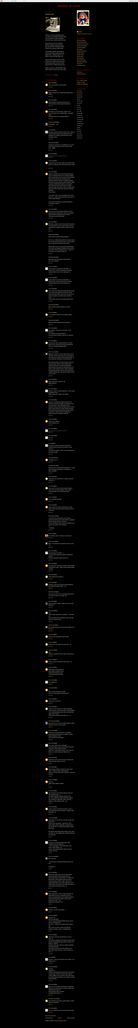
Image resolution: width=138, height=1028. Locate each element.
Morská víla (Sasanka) (82, 45)
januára (78, 94)
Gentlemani (79, 72)
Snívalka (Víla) (80, 54)
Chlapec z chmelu (81, 82)
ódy (72, 627)
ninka (50, 533)
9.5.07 (50, 931)
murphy (50, 610)
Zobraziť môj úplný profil (84, 33)
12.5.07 (51, 953)
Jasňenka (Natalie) (81, 47)
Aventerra (51, 351)
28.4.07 (51, 676)
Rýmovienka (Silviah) (81, 42)
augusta (79, 96)
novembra (79, 119)
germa (50, 601)
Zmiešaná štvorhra (81, 73)
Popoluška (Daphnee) (82, 61)
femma (50, 153)
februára (79, 92)
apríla (78, 109)
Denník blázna (69, 6)
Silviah (50, 82)
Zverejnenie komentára (50, 1015)
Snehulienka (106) (81, 65)
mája (78, 107)
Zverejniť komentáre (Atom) (60, 1020)
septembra (79, 123)
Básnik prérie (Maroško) (82, 84)
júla (77, 105)
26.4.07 (51, 597)
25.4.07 (51, 530)
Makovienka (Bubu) (81, 60)
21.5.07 (51, 1012)
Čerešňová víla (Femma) (82, 43)
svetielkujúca (51, 998)
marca (78, 90)
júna (78, 99)
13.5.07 (51, 963)
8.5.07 (50, 888)
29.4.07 (51, 739)
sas (49, 129)
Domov (59, 1017)
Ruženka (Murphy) (81, 40)
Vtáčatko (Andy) (80, 52)
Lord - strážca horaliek (82, 80)
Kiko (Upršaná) (80, 58)
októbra (78, 121)
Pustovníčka (51, 122)
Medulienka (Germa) (81, 51)
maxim (50, 90)
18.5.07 (51, 1004)
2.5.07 (50, 836)
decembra (79, 117)
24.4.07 (51, 118)
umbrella (50, 457)
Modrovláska (80, 49)
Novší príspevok (49, 1017)
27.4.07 (51, 638)
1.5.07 (50, 763)
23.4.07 (51, 87)
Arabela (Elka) (80, 56)
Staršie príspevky (71, 1017)
